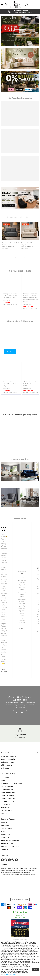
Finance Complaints (8, 798)
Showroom (5, 826)
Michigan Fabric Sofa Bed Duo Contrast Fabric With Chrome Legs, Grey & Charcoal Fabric (31, 297)
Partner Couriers (7, 786)
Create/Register (6, 829)
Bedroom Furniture (7, 762)
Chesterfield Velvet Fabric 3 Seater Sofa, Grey (10, 384)
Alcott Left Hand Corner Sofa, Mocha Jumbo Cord (31, 384)
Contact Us (5, 777)
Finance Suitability (7, 795)
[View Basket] (26, 4)
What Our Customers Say (10, 841)
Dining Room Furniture (8, 759)
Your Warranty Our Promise (10, 847)
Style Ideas (5, 768)
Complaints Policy (7, 801)
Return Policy (5, 807)
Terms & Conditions (8, 792)
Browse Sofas (20, 59)
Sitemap (4, 813)
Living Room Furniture (8, 756)
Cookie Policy (5, 804)
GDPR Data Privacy (7, 789)
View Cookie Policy (10, 974)
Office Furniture (6, 765)
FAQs (3, 832)
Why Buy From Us (7, 843)
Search (3, 780)
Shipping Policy (6, 810)
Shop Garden (20, 82)
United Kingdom (19, 899)
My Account (5, 838)
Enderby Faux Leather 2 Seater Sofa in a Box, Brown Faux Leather (10, 296)
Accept (35, 969)
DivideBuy (4, 849)
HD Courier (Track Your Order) (12, 783)
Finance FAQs (5, 835)
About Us (4, 823)
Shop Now (10, 352)
